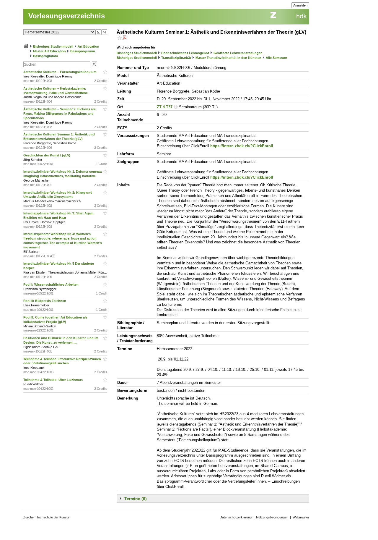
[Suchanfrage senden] (94, 64)
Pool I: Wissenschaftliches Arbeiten (51, 284)
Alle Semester (276, 57)
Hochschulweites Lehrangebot (185, 53)
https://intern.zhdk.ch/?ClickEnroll (241, 146)
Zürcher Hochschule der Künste (46, 517)
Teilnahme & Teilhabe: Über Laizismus (53, 379)
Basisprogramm (82, 51)
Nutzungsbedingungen (272, 517)
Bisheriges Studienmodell (53, 46)
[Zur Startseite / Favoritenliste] (26, 46)
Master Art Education (49, 51)
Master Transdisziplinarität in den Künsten (228, 57)
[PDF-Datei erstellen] (125, 38)
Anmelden (300, 5)
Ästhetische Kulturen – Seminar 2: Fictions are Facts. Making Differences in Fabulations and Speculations (59, 113)
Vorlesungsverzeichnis (66, 16)
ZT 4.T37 (164, 107)
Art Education (88, 46)
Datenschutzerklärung (236, 517)
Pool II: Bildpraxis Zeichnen (45, 301)
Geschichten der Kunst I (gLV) (47, 155)
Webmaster (301, 517)
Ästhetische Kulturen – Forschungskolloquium (60, 72)
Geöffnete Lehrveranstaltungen (238, 53)
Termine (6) (135, 498)
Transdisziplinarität (176, 57)
